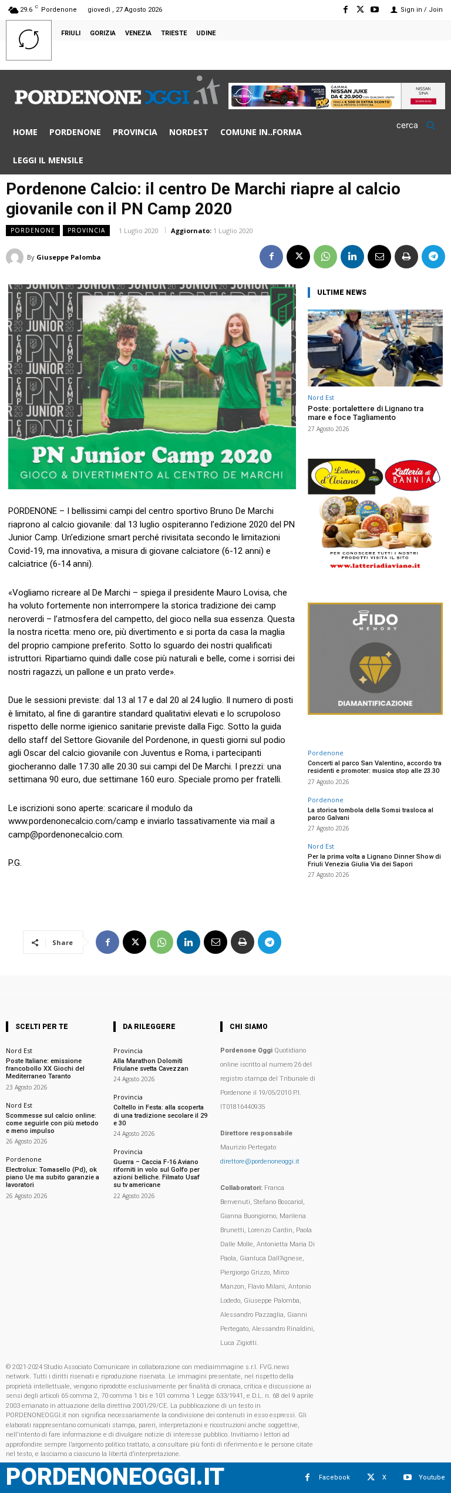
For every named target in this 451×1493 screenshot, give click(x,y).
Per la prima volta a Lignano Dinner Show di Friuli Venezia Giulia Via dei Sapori (374, 860)
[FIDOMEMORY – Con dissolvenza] (375, 711)
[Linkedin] (352, 256)
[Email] (379, 256)
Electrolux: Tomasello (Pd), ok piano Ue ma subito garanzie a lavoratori (52, 1177)
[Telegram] (433, 256)
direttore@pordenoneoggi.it (259, 1161)
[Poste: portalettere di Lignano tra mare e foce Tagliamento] (375, 348)
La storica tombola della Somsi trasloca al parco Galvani (370, 814)
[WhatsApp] (325, 256)
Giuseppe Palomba (68, 257)
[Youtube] (375, 9)
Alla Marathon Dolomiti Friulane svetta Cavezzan (151, 1064)
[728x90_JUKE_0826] (336, 106)
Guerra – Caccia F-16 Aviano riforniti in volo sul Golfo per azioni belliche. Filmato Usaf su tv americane (156, 1173)
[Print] (406, 256)
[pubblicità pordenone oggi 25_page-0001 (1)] (375, 568)
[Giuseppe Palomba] (16, 257)
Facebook (334, 1477)
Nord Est (321, 397)
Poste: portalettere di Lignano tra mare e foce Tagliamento (365, 413)
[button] (419, 125)
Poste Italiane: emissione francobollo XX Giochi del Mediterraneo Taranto (45, 1068)
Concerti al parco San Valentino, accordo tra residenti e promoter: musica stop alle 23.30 (375, 767)
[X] (360, 9)
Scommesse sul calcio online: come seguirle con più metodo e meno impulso (52, 1123)
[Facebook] (345, 9)
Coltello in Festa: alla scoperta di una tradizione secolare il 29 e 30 (160, 1115)
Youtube (432, 1477)
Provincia (86, 230)
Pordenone (33, 230)
